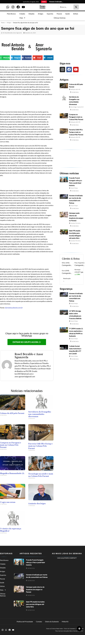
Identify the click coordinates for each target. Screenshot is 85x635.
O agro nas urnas (7, 502)
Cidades (2, 564)
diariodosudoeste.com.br (14, 308)
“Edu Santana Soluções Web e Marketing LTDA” (69, 631)
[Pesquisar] (76, 7)
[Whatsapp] (7, 7)
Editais (2, 586)
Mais (1, 590)
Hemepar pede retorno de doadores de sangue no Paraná (35, 589)
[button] (5, 57)
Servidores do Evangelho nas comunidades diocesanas (39, 414)
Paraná (2, 579)
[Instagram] (13, 7)
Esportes (3, 575)
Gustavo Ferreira (75, 223)
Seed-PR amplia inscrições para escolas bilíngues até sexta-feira (35, 604)
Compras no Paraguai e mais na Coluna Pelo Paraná (10, 445)
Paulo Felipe (74, 188)
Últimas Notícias (3, 595)
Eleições (3, 568)
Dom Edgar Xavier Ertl (77, 107)
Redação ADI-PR (75, 89)
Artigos (9, 22)
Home (3, 22)
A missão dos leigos (37, 503)
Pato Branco (4, 560)
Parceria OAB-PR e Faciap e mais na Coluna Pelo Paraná (40, 446)
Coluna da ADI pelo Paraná (12, 413)
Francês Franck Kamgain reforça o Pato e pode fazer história (35, 562)
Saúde (2, 582)
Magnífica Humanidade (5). (12, 473)
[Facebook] (18, 7)
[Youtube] (23, 7)
